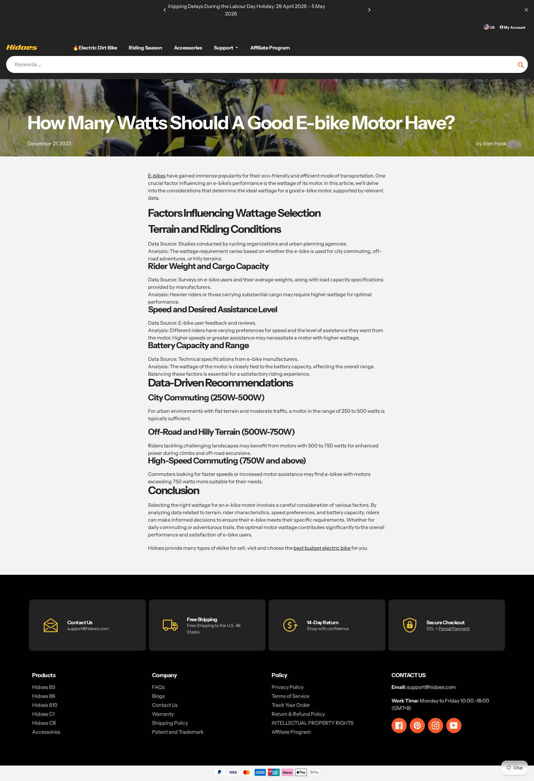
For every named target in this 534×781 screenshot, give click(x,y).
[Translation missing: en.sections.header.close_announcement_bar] (526, 10)
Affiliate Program (291, 732)
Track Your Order (291, 705)
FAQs (158, 687)
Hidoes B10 (44, 705)
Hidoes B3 (43, 687)
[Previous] (165, 10)
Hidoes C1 (43, 714)
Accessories (46, 732)
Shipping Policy (170, 723)
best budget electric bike (322, 548)
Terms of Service (290, 696)
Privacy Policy (287, 687)
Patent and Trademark (178, 732)
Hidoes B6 (43, 696)
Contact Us (165, 705)
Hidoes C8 (44, 723)
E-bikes (157, 176)
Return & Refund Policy (298, 714)
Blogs (158, 696)
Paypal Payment (454, 628)
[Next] (369, 10)
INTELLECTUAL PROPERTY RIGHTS (313, 723)
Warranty (163, 714)
